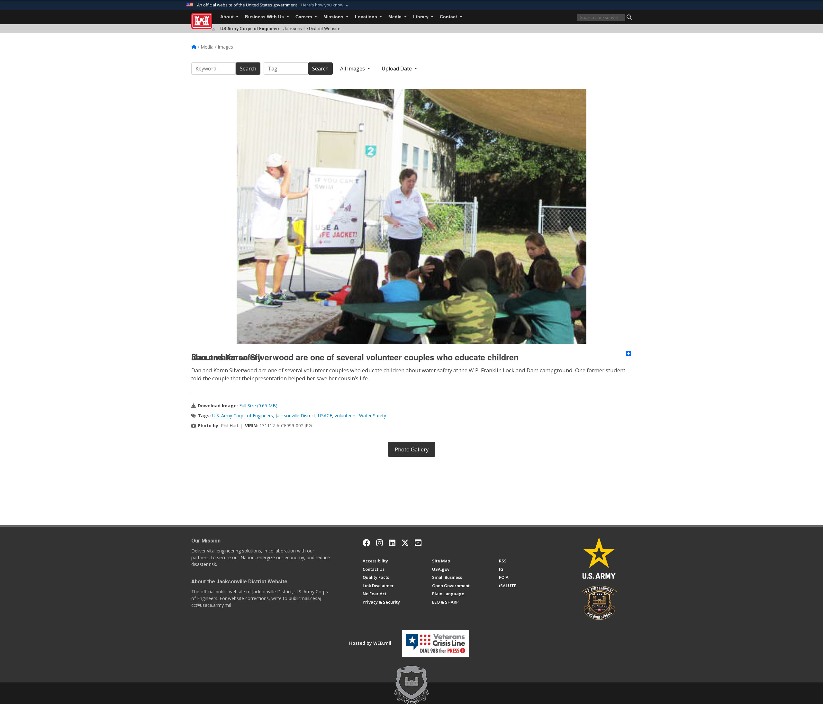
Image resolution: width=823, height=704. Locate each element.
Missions (334, 16)
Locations (366, 16)
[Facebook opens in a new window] (366, 543)
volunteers (346, 415)
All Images (353, 68)
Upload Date (397, 68)
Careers (304, 16)
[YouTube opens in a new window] (418, 543)
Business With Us (265, 16)
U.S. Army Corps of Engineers (242, 415)
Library (421, 16)
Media (395, 16)
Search (248, 68)
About (227, 16)
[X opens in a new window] (405, 543)
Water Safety (372, 415)
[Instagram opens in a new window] (379, 543)
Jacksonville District (295, 415)
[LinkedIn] (392, 543)
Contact (449, 16)
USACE (325, 415)
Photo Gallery (412, 449)
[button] (325, 5)
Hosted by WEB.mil (370, 643)
